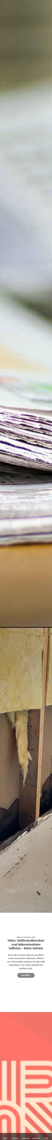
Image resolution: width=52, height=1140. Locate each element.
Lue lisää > (26, 975)
